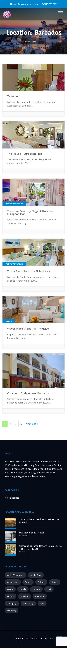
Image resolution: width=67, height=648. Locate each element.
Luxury (10, 596)
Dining (54, 582)
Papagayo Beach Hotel (31, 532)
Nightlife (24, 596)
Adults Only (36, 575)
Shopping (11, 603)
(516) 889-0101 (50, 4)
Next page (32, 424)
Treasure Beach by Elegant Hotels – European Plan (30, 212)
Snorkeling (28, 603)
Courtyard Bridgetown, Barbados (28, 393)
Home (26, 41)
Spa (42, 603)
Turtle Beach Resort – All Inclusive (28, 271)
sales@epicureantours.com (25, 4)
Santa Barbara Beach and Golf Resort (39, 519)
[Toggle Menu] (60, 12)
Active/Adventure (15, 575)
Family (23, 589)
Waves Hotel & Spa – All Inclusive (28, 328)
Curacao (23, 522)
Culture (41, 582)
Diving (10, 589)
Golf (49, 589)
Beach (28, 582)
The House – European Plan (24, 153)
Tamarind (13, 96)
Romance (39, 596)
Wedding (11, 610)
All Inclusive (12, 582)
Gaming (36, 589)
